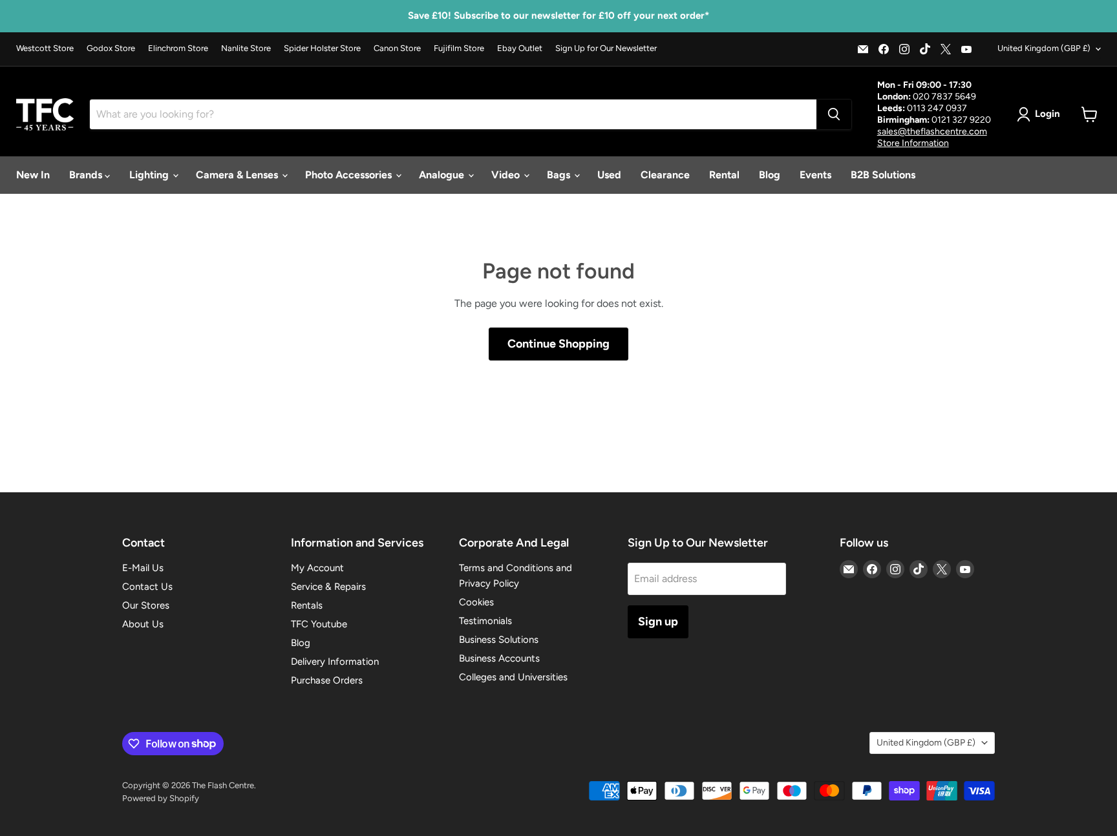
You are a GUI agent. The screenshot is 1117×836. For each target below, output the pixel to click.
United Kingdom (1043, 48)
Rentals (307, 605)
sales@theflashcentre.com (932, 131)
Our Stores (145, 605)
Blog (769, 175)
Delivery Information (335, 661)
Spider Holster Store (322, 48)
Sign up (658, 621)
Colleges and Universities (513, 677)
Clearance (665, 175)
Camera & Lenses (238, 175)
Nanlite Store (246, 48)
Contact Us (147, 586)
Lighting (150, 175)
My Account (317, 568)
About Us (143, 624)
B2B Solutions (883, 175)
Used (609, 175)
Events (815, 175)
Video (506, 175)
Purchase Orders (327, 680)
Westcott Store (45, 48)
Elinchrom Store (178, 48)
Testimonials (485, 621)
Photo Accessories (349, 175)
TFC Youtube (319, 624)
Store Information (913, 143)
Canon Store (397, 48)
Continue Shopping (558, 344)
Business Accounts (499, 658)
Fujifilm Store (459, 48)
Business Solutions (498, 639)
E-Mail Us (143, 568)
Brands (87, 175)
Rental (724, 175)
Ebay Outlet (519, 48)
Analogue (443, 175)
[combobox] (453, 114)
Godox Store (111, 48)
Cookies (476, 602)
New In (33, 175)
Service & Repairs (328, 586)
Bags (560, 175)
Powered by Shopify (160, 798)
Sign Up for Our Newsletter (606, 48)
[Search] (833, 114)
